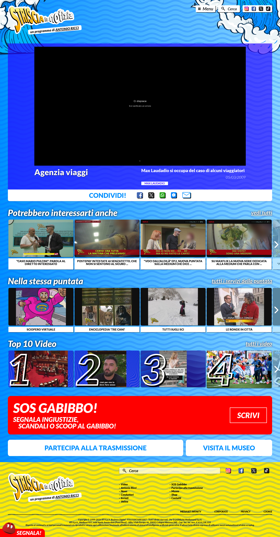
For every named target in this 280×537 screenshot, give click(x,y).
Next (276, 244)
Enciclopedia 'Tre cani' (107, 329)
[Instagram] (246, 9)
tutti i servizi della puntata (242, 281)
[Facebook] (254, 9)
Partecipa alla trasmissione (96, 448)
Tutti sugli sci (173, 329)
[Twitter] (261, 9)
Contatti (176, 498)
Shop (174, 494)
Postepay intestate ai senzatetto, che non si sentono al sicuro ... (107, 262)
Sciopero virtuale (41, 329)
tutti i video (259, 343)
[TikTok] (268, 9)
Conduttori (127, 494)
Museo (175, 491)
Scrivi (248, 415)
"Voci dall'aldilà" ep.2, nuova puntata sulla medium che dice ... (173, 262)
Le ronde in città (239, 329)
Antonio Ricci (128, 487)
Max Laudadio (154, 183)
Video (124, 484)
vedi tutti (261, 212)
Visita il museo (229, 448)
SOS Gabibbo (179, 484)
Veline (124, 501)
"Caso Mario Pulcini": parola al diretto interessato (41, 262)
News (124, 491)
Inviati (125, 498)
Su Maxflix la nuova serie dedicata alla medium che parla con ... (239, 262)
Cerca (232, 8)
